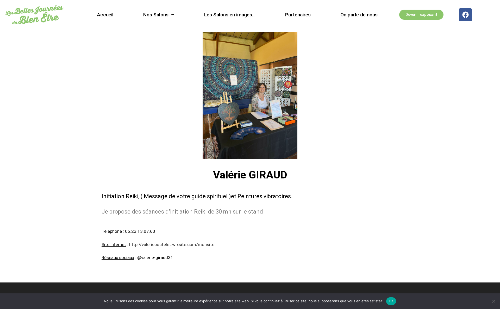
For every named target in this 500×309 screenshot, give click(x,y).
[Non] (493, 301)
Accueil (105, 15)
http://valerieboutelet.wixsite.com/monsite (171, 244)
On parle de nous (359, 15)
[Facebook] (465, 14)
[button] (159, 14)
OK (391, 301)
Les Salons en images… (230, 15)
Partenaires (298, 15)
